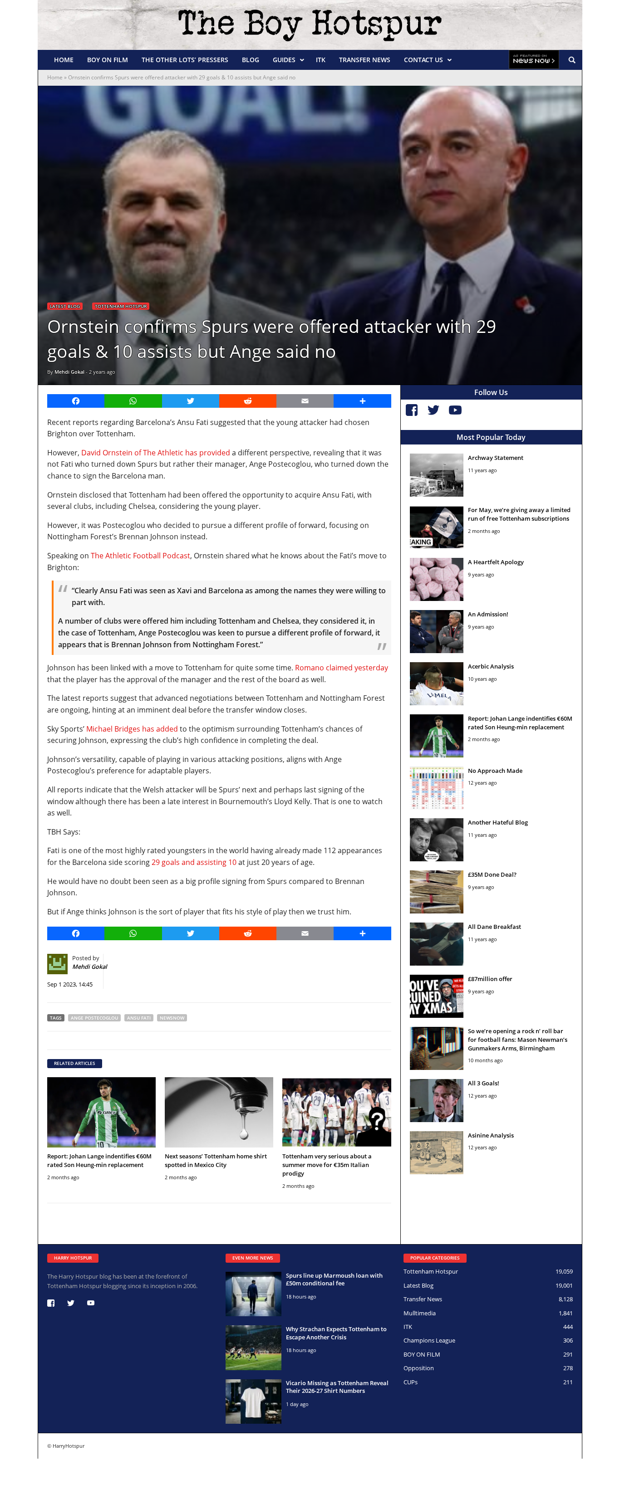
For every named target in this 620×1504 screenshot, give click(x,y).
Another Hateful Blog (498, 822)
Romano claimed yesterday (341, 668)
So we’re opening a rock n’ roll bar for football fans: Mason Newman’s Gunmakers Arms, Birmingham (517, 1039)
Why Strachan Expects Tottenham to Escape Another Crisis (336, 1333)
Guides (284, 59)
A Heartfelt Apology (496, 562)
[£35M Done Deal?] (437, 891)
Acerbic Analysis (491, 666)
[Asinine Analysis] (437, 1152)
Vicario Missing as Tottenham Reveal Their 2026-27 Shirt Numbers (337, 1387)
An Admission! (488, 614)
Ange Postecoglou (94, 1018)
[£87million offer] (437, 996)
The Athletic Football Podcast (140, 556)
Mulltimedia (419, 1313)
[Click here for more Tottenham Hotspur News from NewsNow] (534, 60)
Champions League (429, 1340)
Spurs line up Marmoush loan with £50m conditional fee (334, 1279)
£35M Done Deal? (492, 874)
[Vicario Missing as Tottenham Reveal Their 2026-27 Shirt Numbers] (253, 1401)
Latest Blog (65, 306)
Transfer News (364, 59)
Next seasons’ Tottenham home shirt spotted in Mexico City (216, 1160)
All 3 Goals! (483, 1083)
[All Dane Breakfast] (437, 944)
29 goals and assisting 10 (194, 862)
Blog (250, 59)
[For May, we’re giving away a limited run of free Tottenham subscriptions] (437, 527)
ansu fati (139, 1018)
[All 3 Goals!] (437, 1100)
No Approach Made (495, 771)
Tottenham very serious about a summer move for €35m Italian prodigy (327, 1164)
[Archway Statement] (437, 475)
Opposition (418, 1368)
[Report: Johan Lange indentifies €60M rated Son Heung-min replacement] (101, 1112)
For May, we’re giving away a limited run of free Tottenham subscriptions (519, 514)
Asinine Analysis (491, 1135)
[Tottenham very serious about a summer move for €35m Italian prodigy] (336, 1112)
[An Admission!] (437, 631)
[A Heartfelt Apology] (437, 579)
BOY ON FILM (107, 59)
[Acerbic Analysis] (437, 683)
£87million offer (490, 979)
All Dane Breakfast (494, 927)
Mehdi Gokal (69, 371)
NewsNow (172, 1018)
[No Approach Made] (437, 788)
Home (64, 59)
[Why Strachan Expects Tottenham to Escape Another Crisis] (253, 1347)
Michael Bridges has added (132, 729)
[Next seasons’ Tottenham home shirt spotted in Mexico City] (219, 1112)
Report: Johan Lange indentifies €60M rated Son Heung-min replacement (99, 1160)
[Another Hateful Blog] (437, 839)
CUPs (410, 1382)
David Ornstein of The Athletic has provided (155, 453)
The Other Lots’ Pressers (185, 59)
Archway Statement (495, 458)
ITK (320, 59)
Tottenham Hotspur (121, 306)
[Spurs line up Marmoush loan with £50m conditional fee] (253, 1294)
